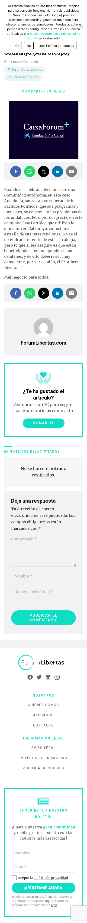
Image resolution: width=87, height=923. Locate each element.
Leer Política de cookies (56, 46)
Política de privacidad (44, 758)
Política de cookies (43, 768)
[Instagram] (57, 677)
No (29, 46)
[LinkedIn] (48, 677)
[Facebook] (30, 677)
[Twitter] (39, 677)
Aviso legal (43, 748)
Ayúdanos (43, 715)
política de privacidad (50, 878)
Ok (17, 46)
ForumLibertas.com (26, 70)
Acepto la (43, 878)
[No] (81, 26)
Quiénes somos (43, 705)
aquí (48, 901)
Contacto (43, 725)
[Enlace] (43, 663)
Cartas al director (25, 77)
